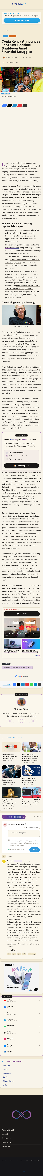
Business (12, 36)
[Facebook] (4, 105)
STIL (5, 1085)
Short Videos (8, 1081)
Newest (10, 856)
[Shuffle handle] (26, 824)
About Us (5, 1134)
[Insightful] (14, 954)
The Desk (7, 1066)
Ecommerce (6, 667)
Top (4, 856)
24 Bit (5, 1077)
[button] (22, 628)
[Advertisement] (21, 137)
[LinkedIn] (14, 105)
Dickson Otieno (11, 57)
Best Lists (7, 1073)
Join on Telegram (23, 20)
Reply (33, 954)
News (8, 30)
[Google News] (21, 676)
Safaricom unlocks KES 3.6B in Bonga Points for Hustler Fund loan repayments (31, 802)
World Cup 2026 (9, 1130)
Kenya (29, 667)
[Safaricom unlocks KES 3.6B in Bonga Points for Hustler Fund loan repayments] (31, 792)
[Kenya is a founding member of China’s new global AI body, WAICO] (11, 747)
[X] (9, 105)
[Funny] (19, 954)
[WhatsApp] (31, 684)
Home (4, 30)
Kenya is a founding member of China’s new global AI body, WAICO (9, 756)
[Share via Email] (24, 105)
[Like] (9, 954)
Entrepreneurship (19, 667)
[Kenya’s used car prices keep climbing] (11, 771)
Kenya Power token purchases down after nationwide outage (29, 780)
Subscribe (23, 614)
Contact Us (6, 1138)
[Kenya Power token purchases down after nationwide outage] (31, 770)
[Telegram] (35, 684)
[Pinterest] (19, 105)
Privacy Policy (8, 1142)
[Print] (39, 684)
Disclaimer (6, 1146)
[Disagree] (24, 954)
